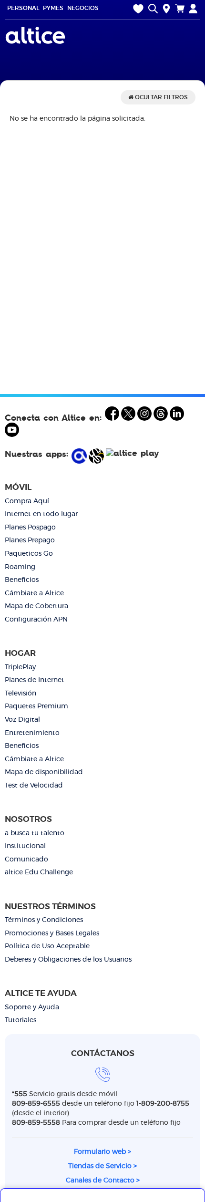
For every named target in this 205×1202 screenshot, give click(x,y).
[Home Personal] (36, 35)
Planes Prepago (30, 540)
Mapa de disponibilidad (44, 772)
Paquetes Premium (36, 706)
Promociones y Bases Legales (52, 933)
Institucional (25, 846)
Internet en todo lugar (41, 514)
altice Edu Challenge (39, 872)
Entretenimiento (32, 733)
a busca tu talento (34, 833)
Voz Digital (22, 719)
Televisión (20, 693)
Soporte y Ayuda (32, 1007)
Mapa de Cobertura (36, 606)
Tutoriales (20, 1020)
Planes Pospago (30, 527)
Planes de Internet (34, 680)
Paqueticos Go (29, 553)
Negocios (83, 8)
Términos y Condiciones (44, 920)
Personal (23, 8)
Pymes (53, 8)
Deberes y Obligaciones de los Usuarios (68, 959)
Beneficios (22, 580)
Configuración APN (36, 619)
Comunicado (26, 859)
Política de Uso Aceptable (47, 946)
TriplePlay (20, 667)
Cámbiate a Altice (34, 593)
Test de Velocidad (34, 785)
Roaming (20, 567)
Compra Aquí (27, 501)
